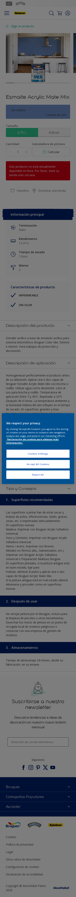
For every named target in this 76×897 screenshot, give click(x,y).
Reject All (38, 474)
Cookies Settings (38, 453)
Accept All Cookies (38, 463)
